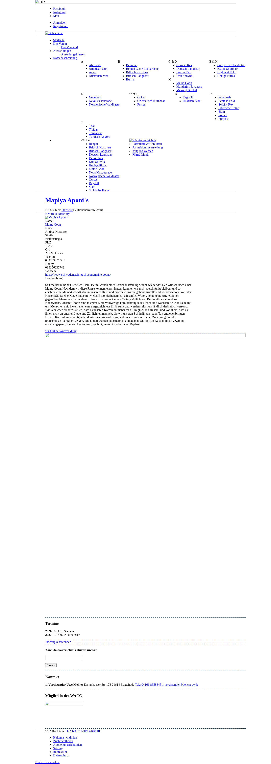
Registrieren (60, 26)
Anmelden (59, 22)
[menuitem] (149, 22)
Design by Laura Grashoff (83, 730)
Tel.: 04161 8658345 (148, 684)
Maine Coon (53, 224)
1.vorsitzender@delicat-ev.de (180, 684)
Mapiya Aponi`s (66, 200)
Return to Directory (57, 213)
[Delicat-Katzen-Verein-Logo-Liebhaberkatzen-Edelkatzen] (54, 33)
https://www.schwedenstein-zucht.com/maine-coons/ (78, 274)
